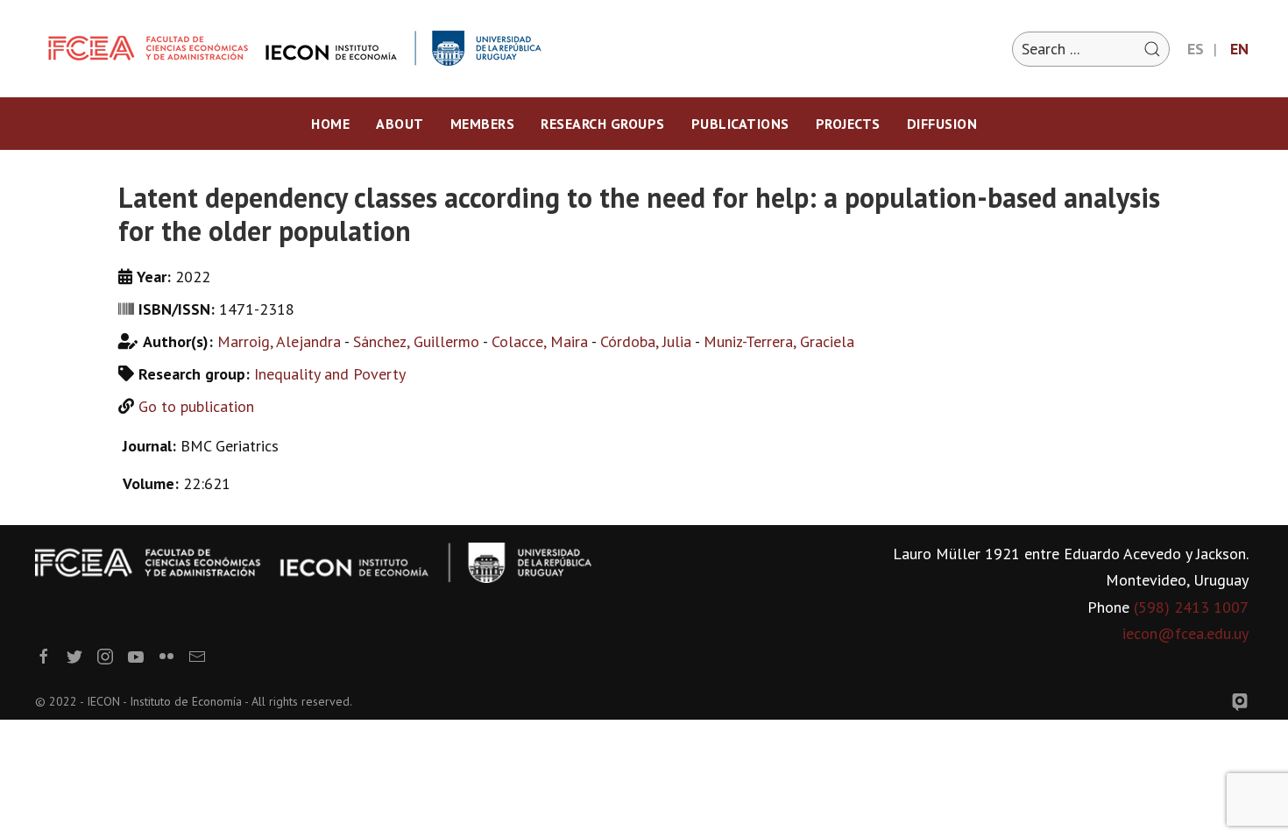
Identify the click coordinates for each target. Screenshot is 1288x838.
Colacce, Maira (540, 341)
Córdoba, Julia (645, 341)
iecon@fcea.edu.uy (1185, 633)
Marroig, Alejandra (279, 341)
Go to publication (196, 406)
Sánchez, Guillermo (416, 341)
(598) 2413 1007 (1191, 607)
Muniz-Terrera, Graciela (779, 341)
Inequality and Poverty (330, 374)
